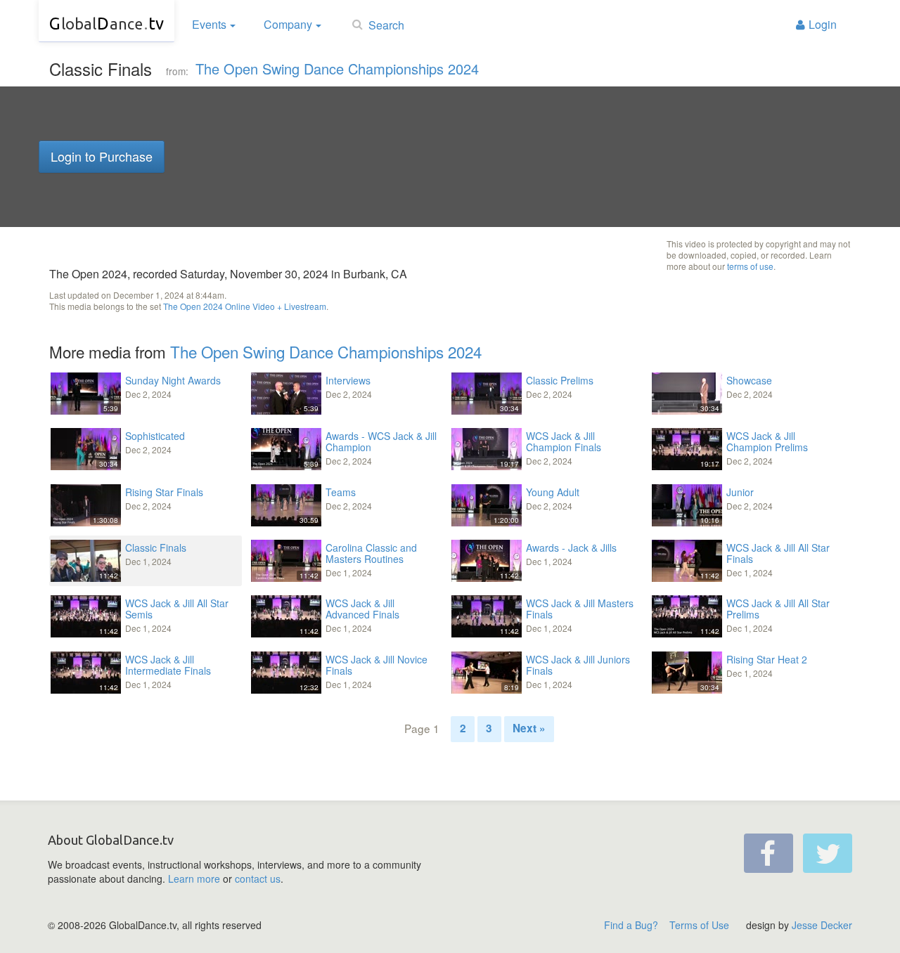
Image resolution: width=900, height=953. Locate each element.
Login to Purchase (102, 156)
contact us (258, 878)
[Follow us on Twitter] (827, 853)
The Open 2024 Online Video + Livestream (244, 306)
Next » (529, 728)
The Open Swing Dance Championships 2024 (337, 68)
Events (209, 24)
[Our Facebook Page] (768, 853)
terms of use (750, 266)
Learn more (194, 878)
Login (823, 24)
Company (288, 24)
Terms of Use (699, 925)
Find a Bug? (631, 925)
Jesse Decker (822, 925)
